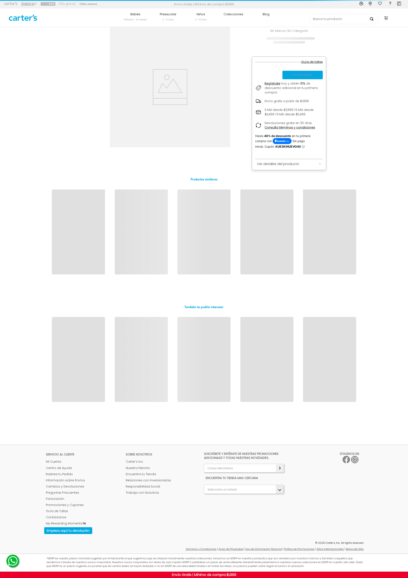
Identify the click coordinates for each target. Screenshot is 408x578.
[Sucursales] (371, 4)
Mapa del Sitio (355, 549)
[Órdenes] (399, 4)
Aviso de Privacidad (230, 549)
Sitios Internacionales (330, 549)
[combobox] (344, 19)
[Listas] (380, 4)
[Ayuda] (390, 4)
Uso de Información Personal (263, 549)
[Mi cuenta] (361, 4)
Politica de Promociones (299, 549)
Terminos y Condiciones (201, 549)
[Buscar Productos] (372, 19)
